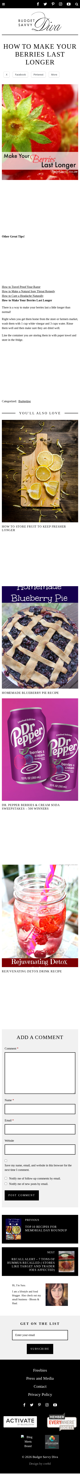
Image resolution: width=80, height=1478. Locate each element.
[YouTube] (68, 4)
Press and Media (40, 1378)
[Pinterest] (53, 4)
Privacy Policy (40, 1394)
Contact (40, 1386)
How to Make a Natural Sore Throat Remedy (28, 291)
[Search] (77, 4)
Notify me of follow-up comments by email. (35, 1178)
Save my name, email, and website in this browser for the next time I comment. (38, 1167)
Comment (11, 1048)
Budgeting (24, 401)
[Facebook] (37, 4)
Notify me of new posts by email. (28, 1183)
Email (9, 1120)
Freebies (40, 1370)
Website (9, 1140)
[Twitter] (45, 4)
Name (9, 1100)
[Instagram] (60, 4)
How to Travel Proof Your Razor (21, 286)
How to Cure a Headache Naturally (23, 295)
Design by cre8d (40, 1463)
